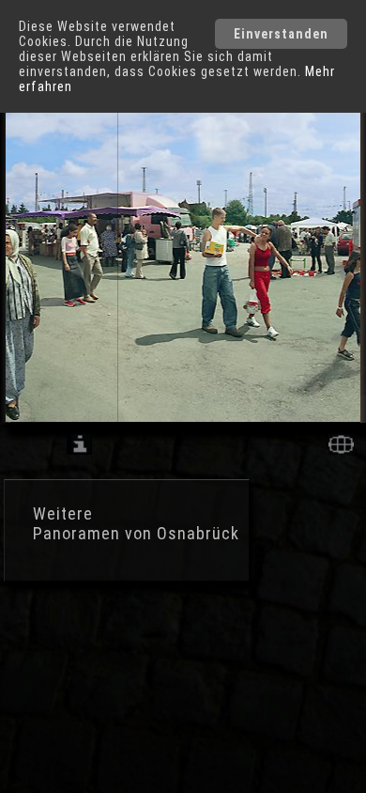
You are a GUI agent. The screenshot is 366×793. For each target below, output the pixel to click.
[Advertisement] (150, 667)
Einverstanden (281, 33)
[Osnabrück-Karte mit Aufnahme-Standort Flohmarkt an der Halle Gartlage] (341, 450)
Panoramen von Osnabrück (136, 533)
